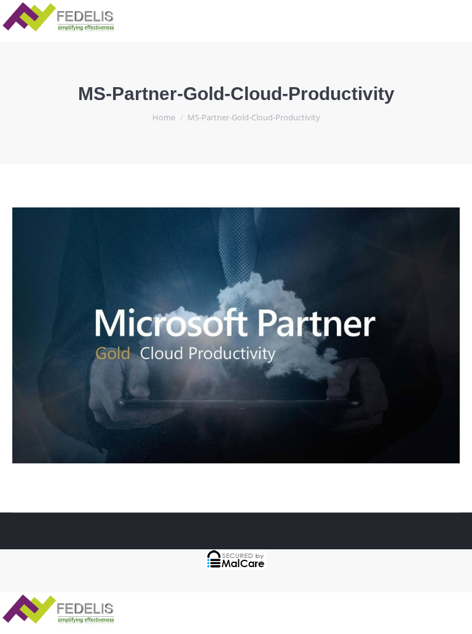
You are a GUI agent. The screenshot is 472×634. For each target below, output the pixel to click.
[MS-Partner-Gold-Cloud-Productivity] (236, 335)
